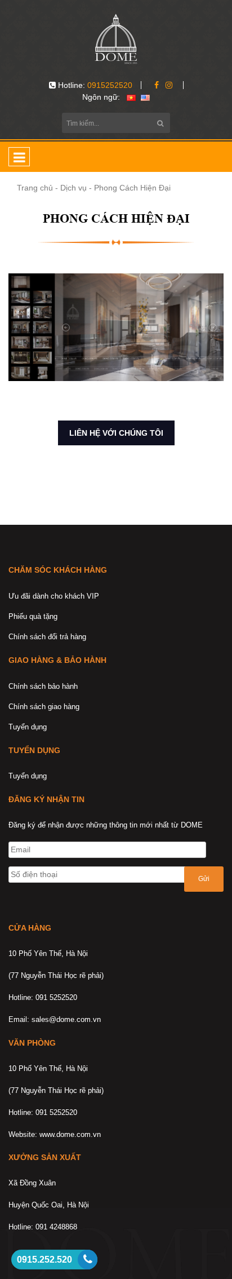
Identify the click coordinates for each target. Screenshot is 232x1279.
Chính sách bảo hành (43, 686)
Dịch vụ (73, 187)
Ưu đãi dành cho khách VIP (53, 596)
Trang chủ (35, 187)
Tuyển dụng (27, 727)
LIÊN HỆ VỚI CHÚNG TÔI (116, 432)
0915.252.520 (44, 1259)
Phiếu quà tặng (32, 616)
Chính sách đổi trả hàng (47, 636)
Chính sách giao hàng (43, 706)
